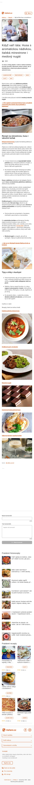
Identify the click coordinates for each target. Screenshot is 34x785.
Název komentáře (7, 515)
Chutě (4, 78)
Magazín (10, 17)
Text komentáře (6, 524)
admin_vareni (10, 463)
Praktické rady (18, 75)
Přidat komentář (18, 542)
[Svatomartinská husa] (17, 422)
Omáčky (25, 717)
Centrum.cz (7, 780)
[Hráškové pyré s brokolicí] (17, 364)
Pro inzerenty (8, 771)
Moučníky (9, 693)
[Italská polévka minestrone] (17, 328)
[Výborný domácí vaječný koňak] (17, 448)
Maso (27, 75)
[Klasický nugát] (17, 396)
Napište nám (7, 763)
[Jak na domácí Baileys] (17, 258)
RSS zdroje (7, 774)
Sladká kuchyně (7, 75)
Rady (11, 78)
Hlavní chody (9, 717)
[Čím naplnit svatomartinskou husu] (17, 121)
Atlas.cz (15, 780)
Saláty (25, 667)
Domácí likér (20, 225)
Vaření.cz (4, 17)
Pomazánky (9, 667)
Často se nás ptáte (9, 768)
